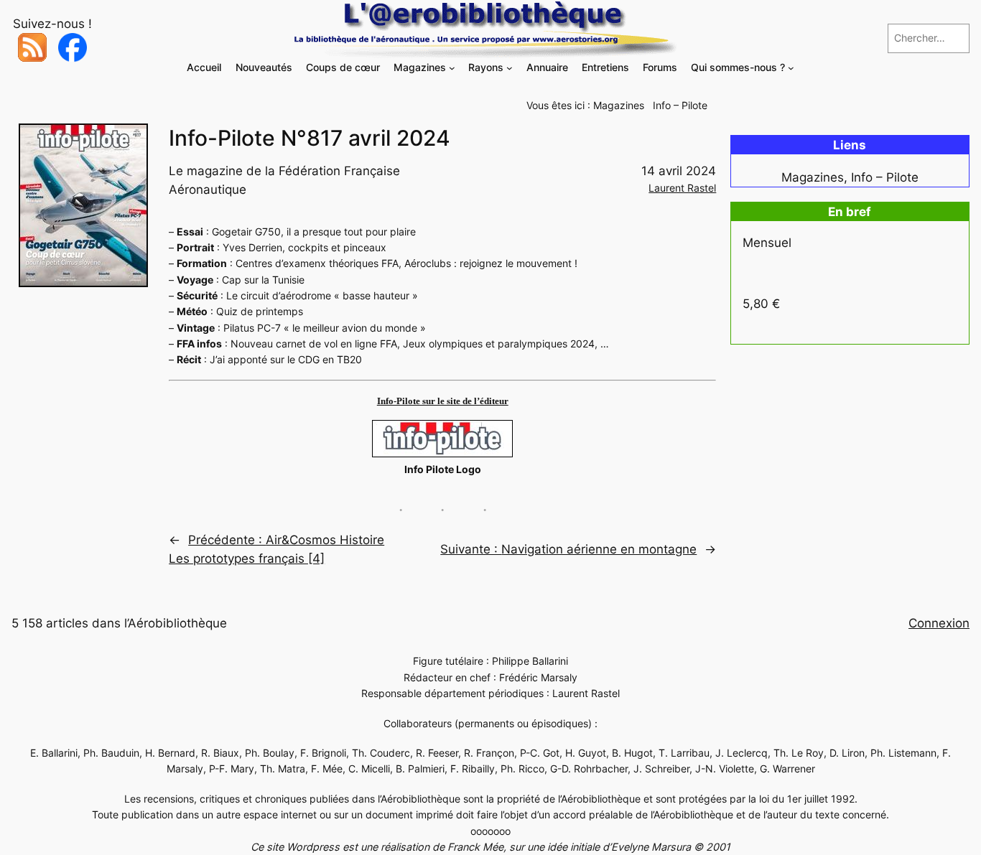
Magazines (618, 105)
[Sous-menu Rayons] (509, 68)
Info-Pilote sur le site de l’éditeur (442, 401)
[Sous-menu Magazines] (452, 68)
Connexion (939, 623)
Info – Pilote (680, 105)
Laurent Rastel (682, 188)
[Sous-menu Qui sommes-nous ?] (791, 68)
